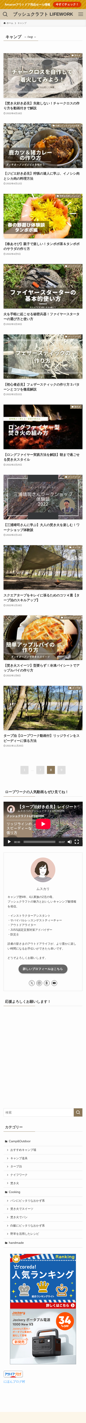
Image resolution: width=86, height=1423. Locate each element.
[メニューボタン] (80, 14)
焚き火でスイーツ (21, 1208)
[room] (47, 983)
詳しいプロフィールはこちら (43, 969)
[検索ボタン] (5, 14)
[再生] (9, 842)
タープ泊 (16, 1166)
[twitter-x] (32, 983)
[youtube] (54, 983)
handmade (16, 1242)
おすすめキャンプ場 (23, 1150)
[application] (43, 824)
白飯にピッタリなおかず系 (27, 1225)
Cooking (14, 1192)
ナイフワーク (19, 1174)
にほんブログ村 (14, 1381)
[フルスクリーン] (77, 842)
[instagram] (39, 983)
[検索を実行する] (78, 1112)
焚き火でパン (19, 1217)
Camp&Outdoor (20, 1141)
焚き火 (14, 1183)
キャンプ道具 (19, 1158)
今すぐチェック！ (67, 4)
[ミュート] (69, 842)
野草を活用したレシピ (24, 1233)
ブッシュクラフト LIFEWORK (43, 14)
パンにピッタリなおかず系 (27, 1200)
